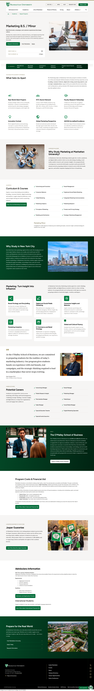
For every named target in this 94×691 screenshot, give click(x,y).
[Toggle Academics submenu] (29, 10)
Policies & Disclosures (42, 687)
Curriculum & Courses (42, 66)
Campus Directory (53, 673)
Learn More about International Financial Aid (28, 608)
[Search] (86, 10)
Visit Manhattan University (14, 641)
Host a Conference (53, 678)
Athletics (77, 9)
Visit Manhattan (26, 43)
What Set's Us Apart (20, 66)
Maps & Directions (11, 675)
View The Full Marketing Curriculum (16, 204)
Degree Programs (24, 13)
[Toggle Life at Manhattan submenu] (43, 10)
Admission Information (79, 66)
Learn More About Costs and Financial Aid (27, 507)
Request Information (13, 43)
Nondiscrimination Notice (53, 687)
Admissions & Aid (13, 9)
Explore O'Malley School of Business (60, 461)
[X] (91, 665)
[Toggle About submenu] (70, 10)
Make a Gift (83, 4)
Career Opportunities (54, 675)
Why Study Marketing (30, 66)
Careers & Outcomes (53, 66)
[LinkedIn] (91, 668)
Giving (61, 9)
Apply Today (10, 644)
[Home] (19, 5)
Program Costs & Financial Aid (68, 66)
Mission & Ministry (52, 9)
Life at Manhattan (37, 9)
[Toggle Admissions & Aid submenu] (18, 10)
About (68, 9)
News (50, 670)
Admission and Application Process (25, 596)
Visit (64, 4)
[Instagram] (91, 677)
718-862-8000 (18, 673)
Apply (58, 4)
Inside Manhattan (53, 665)
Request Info (72, 4)
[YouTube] (91, 671)
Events (50, 667)
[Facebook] (91, 674)
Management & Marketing (67, 48)
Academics (25, 9)
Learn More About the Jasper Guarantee (16, 548)
